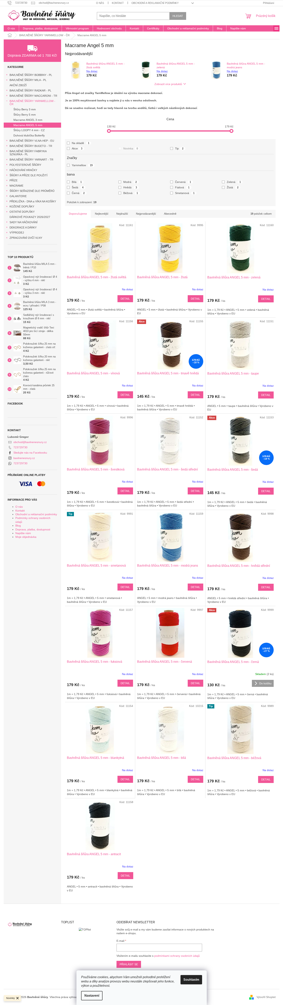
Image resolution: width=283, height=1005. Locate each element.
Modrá (130, 181)
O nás (100, 3)
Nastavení (91, 995)
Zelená (234, 181)
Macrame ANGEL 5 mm (27, 125)
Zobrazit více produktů (168, 84)
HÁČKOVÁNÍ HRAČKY (23, 170)
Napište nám (23, 533)
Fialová (182, 187)
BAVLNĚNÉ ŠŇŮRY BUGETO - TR (31, 145)
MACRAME (16, 185)
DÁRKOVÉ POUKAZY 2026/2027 (30, 217)
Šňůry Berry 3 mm (24, 109)
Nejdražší (122, 213)
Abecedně (170, 213)
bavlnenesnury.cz (24, 458)
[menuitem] (11, 28)
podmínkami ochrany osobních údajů (177, 955)
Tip (179, 148)
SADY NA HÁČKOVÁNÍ (24, 222)
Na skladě (80, 143)
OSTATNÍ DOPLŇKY (22, 211)
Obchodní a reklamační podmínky (155, 3)
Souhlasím (191, 979)
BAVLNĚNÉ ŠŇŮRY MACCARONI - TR (33, 95)
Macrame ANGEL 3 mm (27, 119)
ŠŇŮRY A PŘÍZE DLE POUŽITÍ (28, 175)
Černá (78, 193)
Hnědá (130, 187)
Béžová (130, 193)
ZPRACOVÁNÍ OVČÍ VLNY (26, 237)
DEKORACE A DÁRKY (23, 227)
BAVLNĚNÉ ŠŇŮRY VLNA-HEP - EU (32, 140)
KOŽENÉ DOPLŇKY (22, 206)
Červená (183, 181)
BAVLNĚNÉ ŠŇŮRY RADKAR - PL (30, 90)
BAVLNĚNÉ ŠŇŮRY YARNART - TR (31, 159)
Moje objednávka (25, 536)
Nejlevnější (101, 213)
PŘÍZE (14, 180)
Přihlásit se (129, 964)
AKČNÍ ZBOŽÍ (18, 85)
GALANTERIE (18, 196)
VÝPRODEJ (17, 232)
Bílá (77, 181)
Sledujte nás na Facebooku (30, 452)
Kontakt (118, 3)
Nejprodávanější (146, 213)
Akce (77, 148)
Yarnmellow (82, 165)
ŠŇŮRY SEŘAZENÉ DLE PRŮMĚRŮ (32, 190)
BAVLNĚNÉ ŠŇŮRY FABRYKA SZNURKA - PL (28, 153)
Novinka (130, 148)
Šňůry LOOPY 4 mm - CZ (29, 130)
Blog (18, 525)
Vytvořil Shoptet (266, 996)
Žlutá (232, 187)
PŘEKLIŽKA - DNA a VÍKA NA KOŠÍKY (33, 201)
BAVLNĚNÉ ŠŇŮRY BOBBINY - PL (31, 74)
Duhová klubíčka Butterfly (29, 135)
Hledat (178, 16)
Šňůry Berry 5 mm (24, 114)
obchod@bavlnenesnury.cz (30, 442)
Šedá (78, 187)
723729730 (20, 447)
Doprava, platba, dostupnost (32, 529)
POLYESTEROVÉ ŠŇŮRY (25, 164)
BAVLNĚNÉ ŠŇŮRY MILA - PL (28, 80)
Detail (125, 298)
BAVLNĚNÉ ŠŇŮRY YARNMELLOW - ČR (32, 102)
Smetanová (185, 193)
